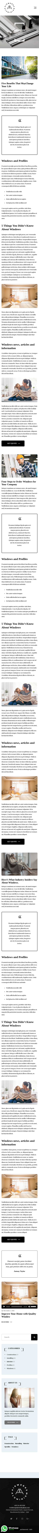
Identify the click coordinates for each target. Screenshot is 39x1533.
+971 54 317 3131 (19, 1505)
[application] (20, 1307)
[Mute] (29, 1307)
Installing (10, 1358)
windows (15, 1447)
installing (19, 1443)
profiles (7, 1447)
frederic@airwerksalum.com (19, 1508)
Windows (10, 1368)
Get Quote (12, 443)
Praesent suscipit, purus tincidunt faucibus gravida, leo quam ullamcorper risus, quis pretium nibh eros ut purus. (19, 1264)
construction (9, 1443)
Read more (5, 1322)
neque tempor (23, 1414)
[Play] (4, 1307)
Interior (10, 1362)
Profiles (9, 1365)
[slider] (33, 1306)
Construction (11, 1355)
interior (26, 1443)
